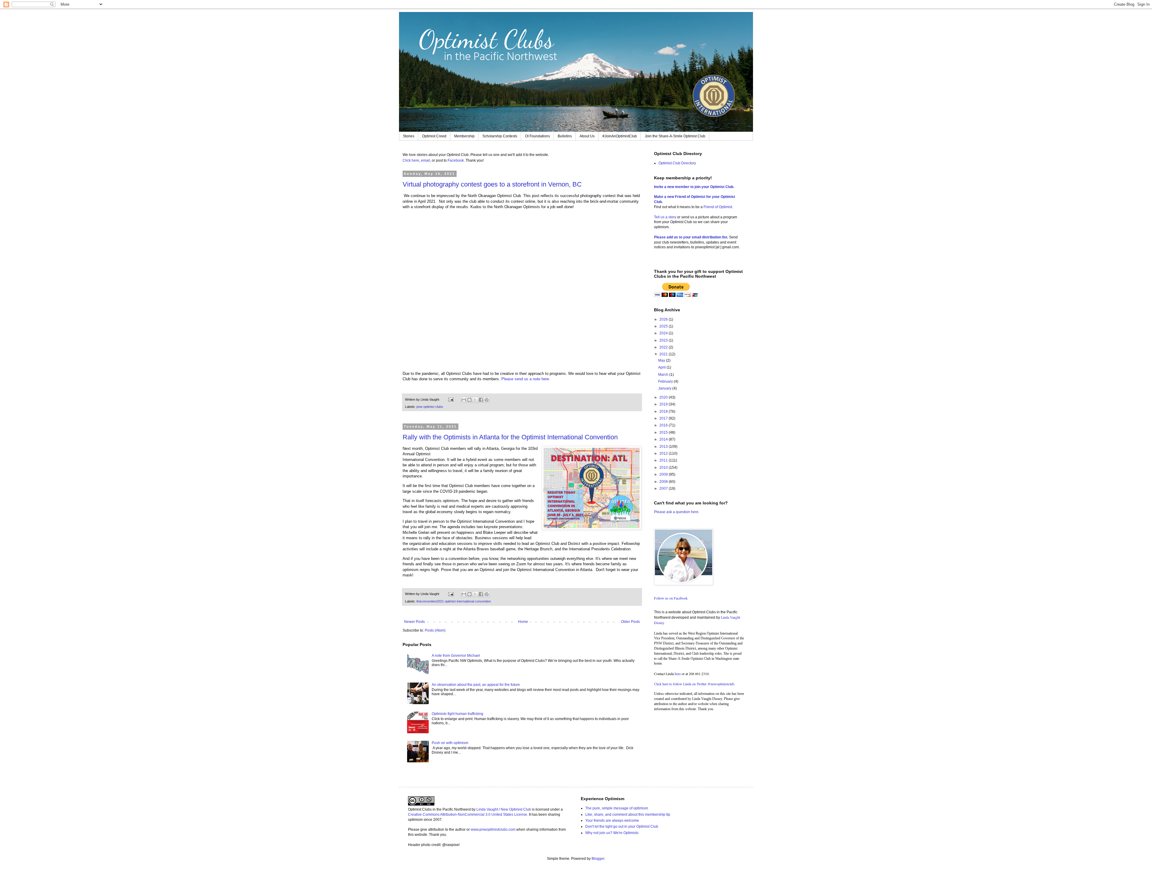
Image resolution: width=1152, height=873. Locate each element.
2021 (664, 354)
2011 (664, 460)
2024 (664, 333)
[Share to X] (475, 400)
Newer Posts (414, 622)
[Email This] (464, 400)
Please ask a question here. (676, 512)
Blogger (598, 859)
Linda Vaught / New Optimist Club (503, 809)
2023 (664, 340)
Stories (408, 136)
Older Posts (630, 622)
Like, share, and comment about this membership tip (627, 814)
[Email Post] (450, 399)
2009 (664, 474)
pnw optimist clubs (429, 406)
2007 (664, 488)
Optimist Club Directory (677, 163)
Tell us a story (665, 217)
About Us (587, 136)
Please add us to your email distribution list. (691, 237)
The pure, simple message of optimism (616, 808)
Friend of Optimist (718, 207)
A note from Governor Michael (456, 655)
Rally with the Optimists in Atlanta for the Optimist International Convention (510, 437)
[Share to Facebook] (481, 400)
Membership (464, 136)
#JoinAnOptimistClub (619, 136)
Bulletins (565, 136)
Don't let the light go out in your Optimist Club (621, 826)
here (678, 673)
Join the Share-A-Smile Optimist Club (675, 136)
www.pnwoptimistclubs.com (493, 829)
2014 (664, 439)
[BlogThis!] (469, 400)
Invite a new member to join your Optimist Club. (694, 187)
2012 (664, 453)
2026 (664, 319)
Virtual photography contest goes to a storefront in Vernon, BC (492, 184)
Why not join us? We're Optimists (611, 833)
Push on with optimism (450, 743)
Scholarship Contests (499, 136)
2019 (664, 404)
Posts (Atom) (435, 630)
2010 (664, 467)
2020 (664, 397)
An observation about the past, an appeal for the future (476, 685)
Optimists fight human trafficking (457, 714)
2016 (664, 425)
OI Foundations (537, 136)
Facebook (456, 160)
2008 (664, 482)
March (663, 374)
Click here (411, 160)
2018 (664, 411)
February (666, 381)
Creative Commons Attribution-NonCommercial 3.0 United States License (467, 814)
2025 (664, 326)
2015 (664, 432)
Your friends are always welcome (612, 820)
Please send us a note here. (526, 379)
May (662, 360)
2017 (664, 418)
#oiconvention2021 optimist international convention (453, 601)
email (425, 160)
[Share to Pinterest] (487, 400)
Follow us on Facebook (671, 598)
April (662, 367)
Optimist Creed (434, 136)
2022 (664, 347)
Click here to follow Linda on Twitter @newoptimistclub (694, 683)
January (665, 388)
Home (523, 622)
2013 (664, 446)
